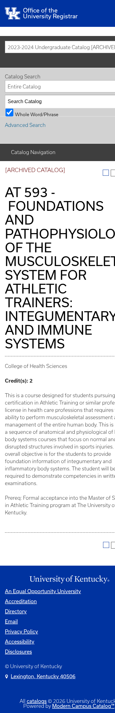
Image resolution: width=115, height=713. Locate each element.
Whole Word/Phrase (36, 114)
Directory (16, 611)
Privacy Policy (21, 631)
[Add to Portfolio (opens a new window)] (106, 173)
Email (11, 621)
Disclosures (18, 651)
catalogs (37, 701)
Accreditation (21, 601)
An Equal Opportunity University (43, 591)
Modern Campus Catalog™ (83, 706)
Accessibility (19, 641)
